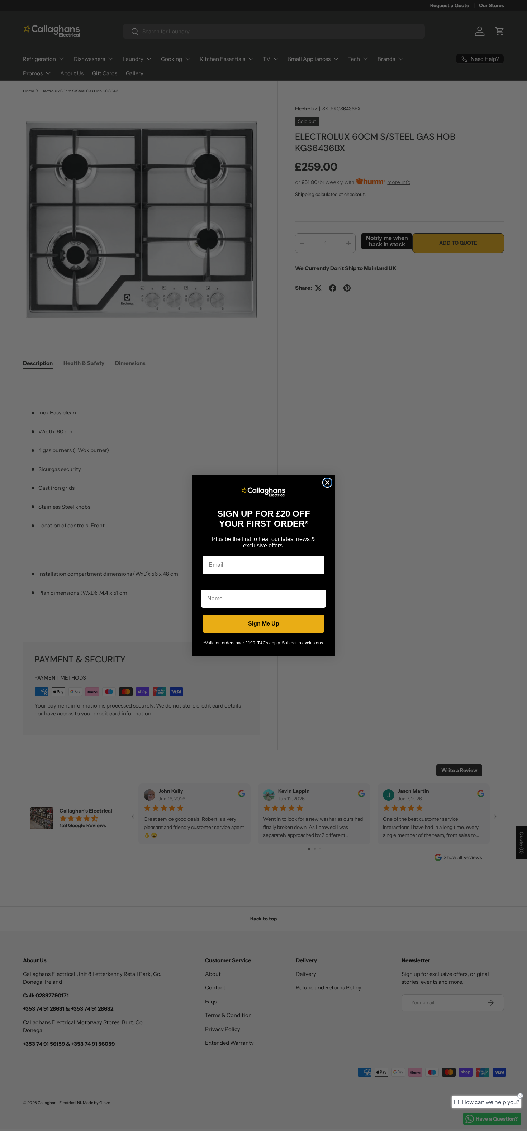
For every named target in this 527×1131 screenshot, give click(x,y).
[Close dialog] (327, 482)
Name (209, 584)
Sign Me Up (263, 623)
